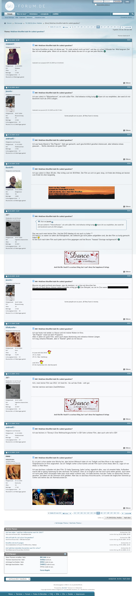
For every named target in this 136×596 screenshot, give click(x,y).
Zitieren (128, 83)
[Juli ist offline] (13, 229)
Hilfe (127, 2)
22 (88, 27)
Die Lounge (18, 23)
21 (85, 27)
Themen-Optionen (123, 36)
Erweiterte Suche (126, 17)
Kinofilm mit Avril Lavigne (15, 543)
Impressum (80, 594)
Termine (19, 594)
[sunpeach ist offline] (13, 57)
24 (95, 27)
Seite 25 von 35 (55, 27)
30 (115, 27)
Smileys (43, 560)
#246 (129, 276)
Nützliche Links (40, 17)
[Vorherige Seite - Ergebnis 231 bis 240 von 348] (70, 27)
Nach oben (127, 518)
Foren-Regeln (45, 570)
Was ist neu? (21, 14)
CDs (63, 594)
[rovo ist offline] (13, 472)
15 (75, 27)
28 (108, 27)
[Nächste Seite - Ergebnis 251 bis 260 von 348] (122, 27)
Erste (66, 27)
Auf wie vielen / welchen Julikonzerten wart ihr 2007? (24, 532)
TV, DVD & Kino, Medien (33, 23)
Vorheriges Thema (61, 523)
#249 (129, 423)
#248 (129, 373)
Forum (9, 14)
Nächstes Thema (75, 523)
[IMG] (42, 562)
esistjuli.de (45, 14)
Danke (70, 594)
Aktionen (29, 17)
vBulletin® (65, 588)
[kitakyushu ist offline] (13, 339)
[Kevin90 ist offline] (14, 180)
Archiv (119, 579)
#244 (129, 163)
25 (98, 27)
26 (101, 27)
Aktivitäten (33, 14)
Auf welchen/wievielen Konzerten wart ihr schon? (23, 548)
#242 (129, 87)
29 (111, 27)
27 (105, 27)
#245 (129, 211)
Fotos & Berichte (40, 594)
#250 (129, 452)
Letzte (127, 27)
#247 (129, 323)
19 (78, 27)
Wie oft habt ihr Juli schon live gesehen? (20, 538)
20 (81, 27)
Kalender (22, 17)
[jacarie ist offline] (10, 104)
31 (118, 27)
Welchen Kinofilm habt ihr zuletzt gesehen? (27, 32)
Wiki (57, 594)
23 (91, 27)
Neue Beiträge (9, 17)
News (10, 594)
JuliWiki (55, 14)
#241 (129, 40)
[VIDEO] (43, 564)
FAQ (51, 594)
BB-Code (43, 557)
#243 (129, 134)
